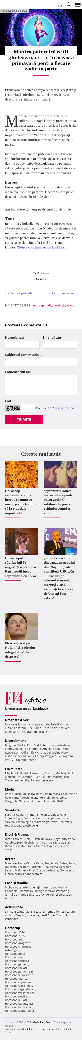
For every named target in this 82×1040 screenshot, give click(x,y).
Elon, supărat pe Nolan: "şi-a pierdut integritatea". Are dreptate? (20, 650)
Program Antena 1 (27, 760)
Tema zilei (53, 911)
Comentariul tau (18, 372)
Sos (47, 863)
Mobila (62, 887)
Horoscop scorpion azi (19, 986)
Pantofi (16, 797)
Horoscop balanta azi (19, 1003)
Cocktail (35, 867)
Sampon (26, 777)
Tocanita (23, 867)
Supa (71, 863)
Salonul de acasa (42, 780)
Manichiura (12, 777)
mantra (70, 305)
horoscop (38, 305)
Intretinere (69, 839)
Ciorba (30, 863)
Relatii (55, 724)
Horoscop (12, 928)
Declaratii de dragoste (35, 732)
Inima (30, 814)
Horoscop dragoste (17, 943)
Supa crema (50, 867)
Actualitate (14, 907)
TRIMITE (24, 419)
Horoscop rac (13, 957)
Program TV (52, 756)
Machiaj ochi (61, 777)
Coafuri (49, 773)
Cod (8, 401)
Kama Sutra (41, 728)
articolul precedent (22, 293)
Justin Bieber (13, 756)
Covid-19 (61, 915)
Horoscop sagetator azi (20, 989)
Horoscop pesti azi (17, 996)
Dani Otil (20, 752)
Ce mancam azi (33, 874)
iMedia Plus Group (42, 1022)
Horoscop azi (13, 939)
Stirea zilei (38, 911)
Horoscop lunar (15, 954)
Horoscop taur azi (16, 978)
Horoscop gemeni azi (19, 971)
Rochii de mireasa (48, 794)
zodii (48, 305)
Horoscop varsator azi (19, 993)
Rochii (15, 773)
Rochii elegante (32, 797)
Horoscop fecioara (17, 961)
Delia (49, 752)
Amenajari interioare (43, 887)
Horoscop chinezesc (18, 946)
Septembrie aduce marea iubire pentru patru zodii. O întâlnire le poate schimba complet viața (59, 502)
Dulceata (11, 867)
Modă (9, 789)
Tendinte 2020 (53, 801)
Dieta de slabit (62, 842)
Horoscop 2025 (15, 936)
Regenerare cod (65, 408)
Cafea (63, 863)
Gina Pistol (61, 752)
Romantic (24, 724)
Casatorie (20, 728)
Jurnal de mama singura (21, 894)
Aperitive (65, 867)
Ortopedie (17, 825)
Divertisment (15, 741)
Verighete (11, 801)
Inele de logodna (55, 797)
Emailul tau (52, 337)
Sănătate (12, 810)
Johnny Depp (13, 749)
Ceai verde (66, 822)
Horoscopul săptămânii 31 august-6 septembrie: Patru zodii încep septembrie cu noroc (21, 567)
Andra (41, 752)
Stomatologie (13, 818)
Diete (8, 839)
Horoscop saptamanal (19, 1011)
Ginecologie (58, 814)
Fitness (17, 839)
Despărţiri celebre (27, 915)
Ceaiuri (21, 814)
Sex (30, 728)
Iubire (9, 728)
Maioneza (21, 870)
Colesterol (30, 818)
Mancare (11, 863)
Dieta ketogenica (47, 846)
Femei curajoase (61, 894)
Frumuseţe (13, 769)
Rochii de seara (24, 794)
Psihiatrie (31, 825)
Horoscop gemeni (16, 964)
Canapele (11, 891)
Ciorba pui (66, 870)
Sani (70, 773)
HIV (7, 825)
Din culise (11, 911)
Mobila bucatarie (16, 887)
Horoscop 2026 (15, 932)
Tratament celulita (17, 780)
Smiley (31, 752)
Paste (21, 863)
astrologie (58, 305)
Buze (37, 777)
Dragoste (11, 724)
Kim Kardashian (59, 745)
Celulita (46, 777)
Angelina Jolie (51, 749)
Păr (7, 773)
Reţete (10, 859)
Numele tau (14, 337)
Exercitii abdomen (28, 842)
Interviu (24, 911)
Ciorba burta (13, 874)
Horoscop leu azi (16, 1000)
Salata (54, 863)
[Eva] (12, 4)
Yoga (57, 839)
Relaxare (47, 839)
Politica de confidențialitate (20, 1029)
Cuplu (64, 724)
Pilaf (32, 870)
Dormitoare (26, 891)
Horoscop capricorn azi (20, 982)
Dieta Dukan (32, 839)
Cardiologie (23, 822)
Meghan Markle (15, 745)
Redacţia (67, 1029)
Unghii (24, 773)
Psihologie (42, 814)
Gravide (43, 894)
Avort (54, 822)
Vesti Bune (48, 915)
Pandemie (11, 919)
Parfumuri (36, 773)
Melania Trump (33, 756)
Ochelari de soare (31, 801)
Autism (9, 898)
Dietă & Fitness (17, 834)
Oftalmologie (40, 822)
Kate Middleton (37, 745)
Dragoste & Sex (17, 720)
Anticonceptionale (50, 818)
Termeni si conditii (49, 1029)
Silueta (30, 846)
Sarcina (10, 814)
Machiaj (61, 773)
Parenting (62, 891)
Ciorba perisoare (47, 870)
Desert (9, 870)
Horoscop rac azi (16, 968)
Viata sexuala (40, 724)
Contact (9, 1032)
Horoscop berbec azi (18, 1007)
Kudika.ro (43, 273)
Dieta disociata (15, 846)
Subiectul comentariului (24, 355)
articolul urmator (61, 293)
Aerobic (10, 842)
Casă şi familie (16, 883)
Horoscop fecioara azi (19, 975)
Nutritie (47, 842)
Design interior (45, 891)
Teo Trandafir (32, 749)
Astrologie (11, 950)
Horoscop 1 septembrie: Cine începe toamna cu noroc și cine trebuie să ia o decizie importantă (20, 502)
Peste (39, 863)
